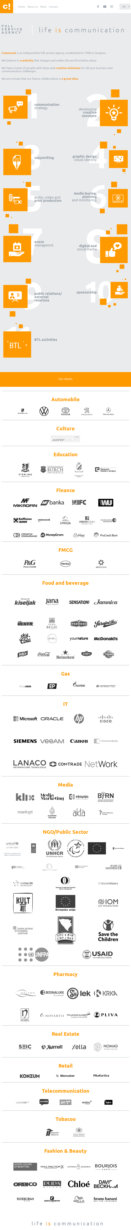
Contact (53, 6)
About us (33, 6)
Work (43, 6)
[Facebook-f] (97, 6)
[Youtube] (104, 6)
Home (21, 6)
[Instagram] (111, 6)
